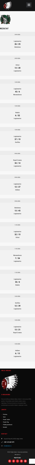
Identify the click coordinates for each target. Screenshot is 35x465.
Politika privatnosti (7, 424)
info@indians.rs (7, 446)
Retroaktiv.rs (17, 454)
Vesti (4, 417)
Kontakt (5, 427)
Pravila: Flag (6, 422)
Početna (5, 414)
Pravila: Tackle (6, 419)
